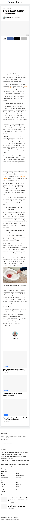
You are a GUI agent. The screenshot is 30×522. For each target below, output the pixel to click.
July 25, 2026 (6, 372)
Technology (18, 484)
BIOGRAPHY (4, 471)
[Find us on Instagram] (6, 446)
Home (4, 8)
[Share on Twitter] (17, 38)
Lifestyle (3, 489)
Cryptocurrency (4, 477)
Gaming (3, 484)
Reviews (17, 479)
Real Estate (18, 477)
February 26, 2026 (7, 421)
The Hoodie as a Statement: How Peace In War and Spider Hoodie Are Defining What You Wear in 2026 (18, 499)
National (3, 491)
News (17, 471)
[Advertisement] (15, 56)
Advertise (16, 517)
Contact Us (3, 517)
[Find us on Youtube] (8, 446)
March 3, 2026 (6, 397)
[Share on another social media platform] (24, 38)
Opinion (17, 473)
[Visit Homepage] (15, 2)
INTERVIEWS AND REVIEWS (7, 488)
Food (2, 482)
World (17, 489)
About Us (10, 517)
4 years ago (17, 17)
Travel (17, 486)
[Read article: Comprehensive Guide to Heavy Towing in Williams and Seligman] (15, 383)
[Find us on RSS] (11, 446)
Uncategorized (19, 488)
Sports (17, 480)
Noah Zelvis (10, 17)
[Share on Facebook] (10, 38)
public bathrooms (11, 237)
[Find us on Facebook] (1, 446)
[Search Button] (28, 2)
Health (2, 486)
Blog (2, 473)
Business (9, 8)
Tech (17, 482)
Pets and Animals (20, 475)
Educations (3, 480)
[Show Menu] (1, 2)
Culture (2, 479)
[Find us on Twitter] (4, 446)
